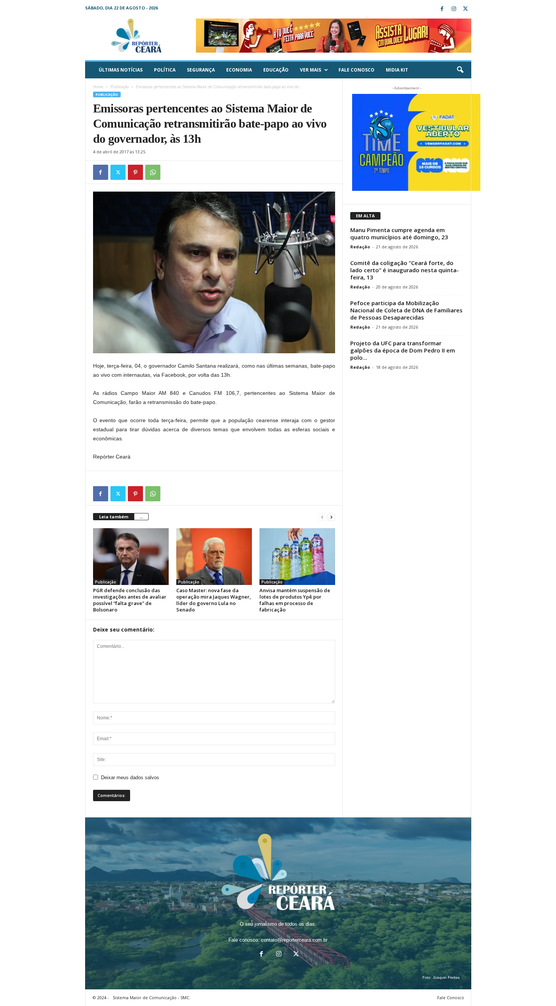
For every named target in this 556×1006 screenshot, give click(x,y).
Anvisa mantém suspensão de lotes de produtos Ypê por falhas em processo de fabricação (294, 600)
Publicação (119, 86)
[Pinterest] (135, 172)
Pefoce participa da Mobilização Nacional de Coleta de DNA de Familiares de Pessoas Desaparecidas (406, 310)
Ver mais (310, 70)
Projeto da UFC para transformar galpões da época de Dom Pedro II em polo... (402, 350)
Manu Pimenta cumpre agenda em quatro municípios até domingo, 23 (399, 233)
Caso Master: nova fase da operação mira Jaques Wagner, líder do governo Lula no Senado (213, 600)
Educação (276, 70)
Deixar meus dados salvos (130, 777)
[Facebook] (442, 9)
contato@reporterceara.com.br (294, 940)
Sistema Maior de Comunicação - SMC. (151, 997)
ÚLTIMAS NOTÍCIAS (121, 70)
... (141, 516)
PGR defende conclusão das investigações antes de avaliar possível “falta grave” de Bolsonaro (129, 600)
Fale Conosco (356, 70)
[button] (460, 70)
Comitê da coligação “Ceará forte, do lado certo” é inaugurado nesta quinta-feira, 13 (404, 270)
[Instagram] (453, 9)
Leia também (113, 516)
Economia (239, 70)
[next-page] (331, 517)
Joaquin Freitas (446, 977)
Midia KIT (397, 70)
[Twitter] (465, 9)
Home (98, 86)
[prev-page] (322, 517)
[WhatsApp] (152, 172)
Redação (360, 247)
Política (164, 70)
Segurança (201, 70)
